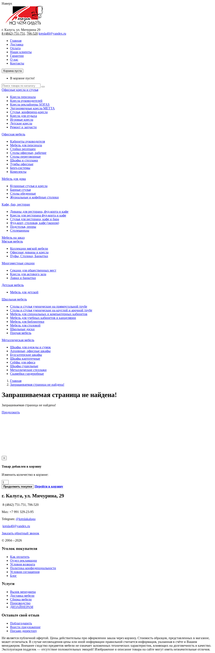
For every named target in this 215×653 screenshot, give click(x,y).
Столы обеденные (23, 193)
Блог (13, 575)
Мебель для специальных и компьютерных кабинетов (48, 314)
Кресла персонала (23, 97)
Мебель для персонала (26, 145)
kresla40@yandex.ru (52, 33)
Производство (20, 603)
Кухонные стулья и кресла (28, 186)
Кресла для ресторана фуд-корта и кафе (38, 215)
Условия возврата (22, 564)
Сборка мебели (21, 599)
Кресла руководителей (26, 100)
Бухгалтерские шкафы (26, 355)
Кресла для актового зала (28, 274)
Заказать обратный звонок (20, 533)
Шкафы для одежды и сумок (30, 347)
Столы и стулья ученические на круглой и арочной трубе (51, 310)
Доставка (16, 44)
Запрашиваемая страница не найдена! (37, 384)
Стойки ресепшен (23, 149)
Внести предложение (25, 627)
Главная (15, 40)
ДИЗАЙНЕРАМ (21, 607)
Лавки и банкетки (23, 278)
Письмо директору (23, 631)
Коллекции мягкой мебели (29, 248)
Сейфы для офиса (22, 362)
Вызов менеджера (23, 592)
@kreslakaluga (25, 519)
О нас (14, 59)
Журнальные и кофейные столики (34, 197)
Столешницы (19, 230)
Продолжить (11, 412)
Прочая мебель (20, 333)
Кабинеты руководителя (27, 141)
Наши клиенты (21, 52)
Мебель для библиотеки (27, 321)
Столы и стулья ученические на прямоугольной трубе (48, 306)
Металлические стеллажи (28, 370)
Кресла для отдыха (23, 116)
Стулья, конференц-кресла (29, 112)
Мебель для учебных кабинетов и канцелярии (43, 318)
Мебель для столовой (25, 325)
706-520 (32, 33)
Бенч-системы (20, 168)
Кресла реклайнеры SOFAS (30, 104)
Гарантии (17, 56)
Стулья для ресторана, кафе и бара (34, 219)
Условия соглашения (24, 572)
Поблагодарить (21, 623)
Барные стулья (20, 189)
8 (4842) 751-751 (13, 33)
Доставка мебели (22, 595)
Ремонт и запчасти (23, 127)
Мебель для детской (24, 292)
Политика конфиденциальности (33, 568)
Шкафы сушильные (24, 366)
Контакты (17, 63)
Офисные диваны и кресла (29, 252)
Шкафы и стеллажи (24, 160)
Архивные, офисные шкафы (30, 351)
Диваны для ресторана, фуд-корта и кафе (39, 211)
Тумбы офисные (21, 164)
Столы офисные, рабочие (28, 153)
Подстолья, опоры (23, 226)
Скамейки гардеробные (27, 373)
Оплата (15, 48)
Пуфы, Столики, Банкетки (29, 256)
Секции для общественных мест (33, 270)
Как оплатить (19, 557)
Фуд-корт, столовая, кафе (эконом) (34, 223)
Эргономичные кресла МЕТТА (32, 108)
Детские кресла (21, 123)
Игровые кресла (21, 119)
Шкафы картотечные (25, 358)
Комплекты (18, 171)
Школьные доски (22, 329)
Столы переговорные (25, 156)
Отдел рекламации (23, 560)
